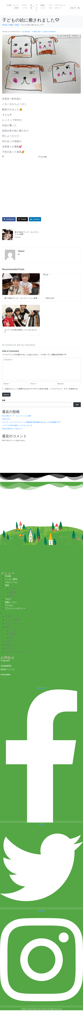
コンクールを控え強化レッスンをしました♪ (17, 425)
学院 (35, 31)
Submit (6, 394)
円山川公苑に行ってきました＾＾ (13, 428)
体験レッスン (43, 6)
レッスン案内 (16, 6)
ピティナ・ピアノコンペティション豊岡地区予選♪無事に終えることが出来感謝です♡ (31, 422)
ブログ (36, 7)
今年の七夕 (6, 419)
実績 (31, 6)
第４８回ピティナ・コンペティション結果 (16, 416)
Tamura (27, 31)
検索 (3, 400)
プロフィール (24, 6)
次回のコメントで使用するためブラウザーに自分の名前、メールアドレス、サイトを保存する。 (42, 389)
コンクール (15, 588)
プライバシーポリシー (60, 6)
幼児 (39, 31)
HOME (9, 5)
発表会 (12, 592)
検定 (11, 596)
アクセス (50, 6)
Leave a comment (49, 31)
